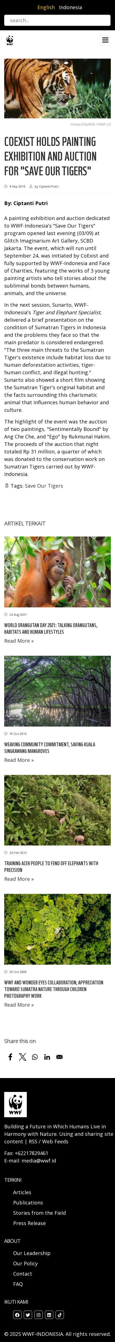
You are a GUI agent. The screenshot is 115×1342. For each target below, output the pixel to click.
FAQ (18, 1284)
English (46, 7)
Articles (22, 1192)
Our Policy (25, 1263)
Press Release (29, 1223)
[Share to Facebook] (10, 1057)
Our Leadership (32, 1253)
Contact (22, 1273)
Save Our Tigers (44, 485)
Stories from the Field (39, 1212)
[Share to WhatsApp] (35, 1057)
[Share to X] (23, 1057)
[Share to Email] (59, 1057)
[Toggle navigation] (105, 40)
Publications (28, 1202)
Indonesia (70, 7)
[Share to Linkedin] (47, 1057)
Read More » (19, 640)
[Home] (9, 40)
